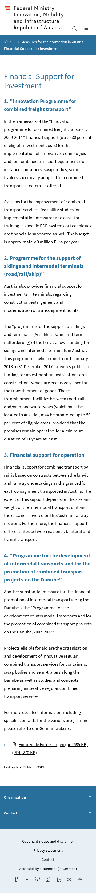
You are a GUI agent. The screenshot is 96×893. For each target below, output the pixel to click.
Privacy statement (48, 850)
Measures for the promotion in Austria (52, 41)
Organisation (15, 797)
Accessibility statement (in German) (48, 868)
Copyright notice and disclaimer (48, 841)
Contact (10, 813)
